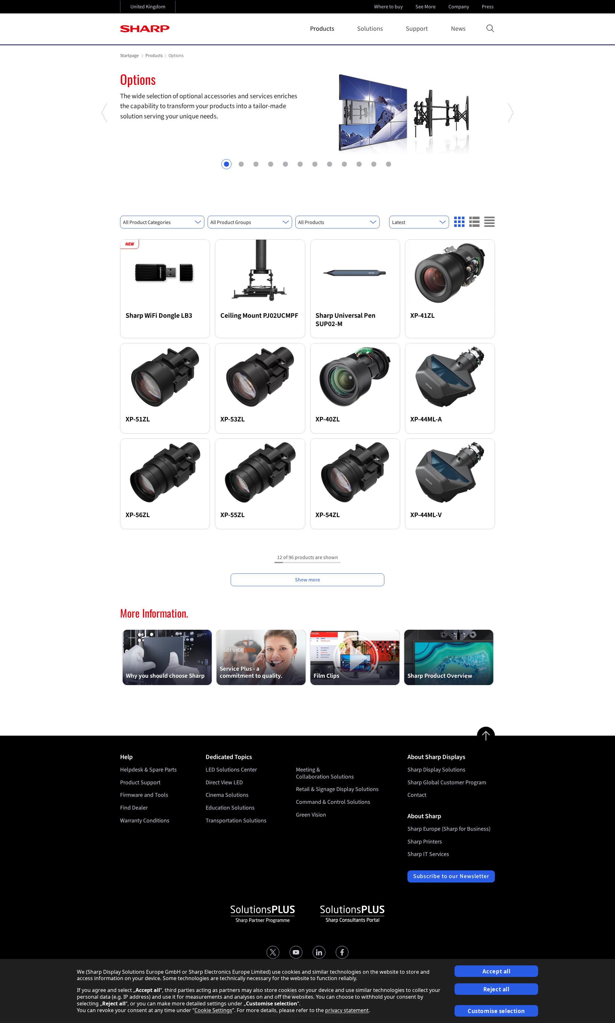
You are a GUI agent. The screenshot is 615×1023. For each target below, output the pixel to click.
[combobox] (162, 222)
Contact (416, 795)
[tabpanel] (307, 112)
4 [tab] (271, 164)
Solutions (370, 28)
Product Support (140, 783)
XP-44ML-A (426, 419)
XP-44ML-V (426, 515)
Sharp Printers (424, 842)
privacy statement (347, 1010)
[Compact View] (459, 221)
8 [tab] (329, 164)
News (458, 28)
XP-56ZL (138, 515)
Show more (307, 579)
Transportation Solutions (236, 821)
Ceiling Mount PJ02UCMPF (259, 316)
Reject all (496, 989)
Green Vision (311, 815)
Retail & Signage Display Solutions (337, 789)
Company (458, 6)
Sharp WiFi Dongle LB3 (159, 316)
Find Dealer (134, 808)
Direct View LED (224, 783)
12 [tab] (388, 164)
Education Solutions (230, 808)
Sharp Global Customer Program (446, 783)
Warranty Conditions (144, 821)
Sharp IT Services (428, 854)
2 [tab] (241, 164)
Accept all (496, 971)
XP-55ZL (232, 515)
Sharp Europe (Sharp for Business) (448, 829)
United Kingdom (147, 6)
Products (322, 28)
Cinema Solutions (227, 795)
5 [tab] (285, 164)
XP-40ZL (328, 419)
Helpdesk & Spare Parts (148, 770)
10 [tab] (359, 164)
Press (488, 6)
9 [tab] (344, 164)
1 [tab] (226, 164)
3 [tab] (256, 164)
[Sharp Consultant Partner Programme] (352, 914)
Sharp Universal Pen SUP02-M (345, 320)
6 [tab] (300, 164)
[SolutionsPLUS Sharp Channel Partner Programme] (263, 914)
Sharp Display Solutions (436, 770)
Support (417, 28)
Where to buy (388, 6)
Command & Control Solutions (333, 802)
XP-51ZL (138, 419)
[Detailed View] (474, 221)
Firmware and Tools (144, 795)
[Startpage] (144, 28)
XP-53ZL (232, 419)
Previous (104, 138)
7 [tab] (315, 164)
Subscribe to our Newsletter (451, 876)
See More (425, 6)
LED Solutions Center (231, 770)
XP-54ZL (328, 515)
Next (510, 138)
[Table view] (489, 221)
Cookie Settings (213, 1010)
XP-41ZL (422, 316)
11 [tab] (374, 164)
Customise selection (496, 1011)
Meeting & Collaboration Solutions (325, 773)
